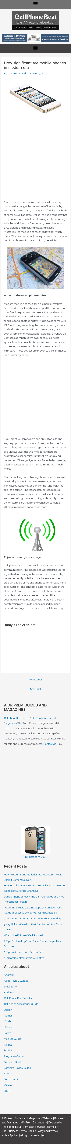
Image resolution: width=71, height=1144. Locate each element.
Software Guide (13, 1061)
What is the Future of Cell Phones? (23, 935)
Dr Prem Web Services (32, 1126)
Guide (7, 1021)
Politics (8, 1050)
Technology (11, 1079)
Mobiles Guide (12, 1038)
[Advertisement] (35, 161)
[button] (35, 4)
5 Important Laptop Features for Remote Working (32, 918)
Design (8, 1009)
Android (9, 974)
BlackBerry (10, 986)
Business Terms (17, 1130)
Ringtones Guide (13, 1056)
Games (8, 1015)
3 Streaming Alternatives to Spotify (24, 957)
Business (9, 992)
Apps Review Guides (16, 980)
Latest (7, 1032)
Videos (8, 1085)
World (7, 1091)
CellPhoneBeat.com (15, 717)
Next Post (35, 688)
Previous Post (35, 679)
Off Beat (8, 1044)
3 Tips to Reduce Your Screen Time (24, 952)
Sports (8, 1073)
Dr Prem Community (34, 1122)
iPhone (8, 1027)
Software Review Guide (17, 1067)
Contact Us (49, 743)
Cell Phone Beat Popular (18, 998)
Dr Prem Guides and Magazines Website (28, 1118)
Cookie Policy (36, 1130)
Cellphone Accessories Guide (21, 1003)
